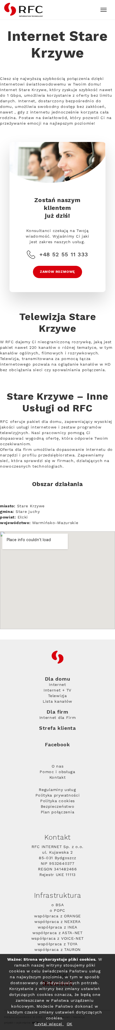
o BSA (57, 905)
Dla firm (57, 712)
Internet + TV (57, 690)
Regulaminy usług (57, 789)
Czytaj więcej (49, 1024)
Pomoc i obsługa (57, 772)
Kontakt (57, 777)
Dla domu (57, 679)
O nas (58, 766)
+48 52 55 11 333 (63, 254)
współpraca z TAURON (57, 949)
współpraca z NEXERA (57, 921)
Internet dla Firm (57, 717)
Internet (57, 684)
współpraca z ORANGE (57, 916)
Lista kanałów (57, 701)
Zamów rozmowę (57, 272)
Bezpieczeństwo (58, 806)
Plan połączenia (58, 812)
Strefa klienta (57, 728)
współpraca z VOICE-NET (57, 938)
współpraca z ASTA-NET (57, 933)
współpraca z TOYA (57, 944)
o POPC (57, 910)
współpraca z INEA (57, 927)
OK (69, 1024)
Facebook (57, 745)
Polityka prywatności (57, 795)
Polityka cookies (57, 801)
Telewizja (57, 695)
